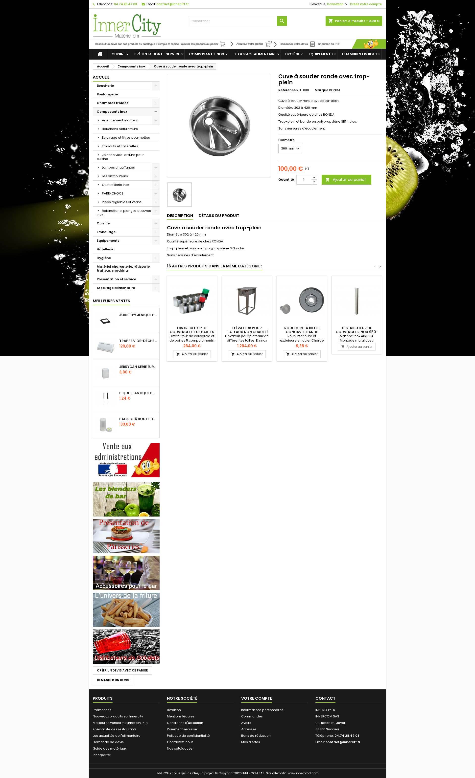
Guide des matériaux (109, 748)
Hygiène (292, 54)
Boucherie (105, 85)
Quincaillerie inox (115, 184)
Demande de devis (108, 742)
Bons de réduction (256, 735)
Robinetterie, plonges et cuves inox (124, 212)
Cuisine (118, 54)
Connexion (335, 4)
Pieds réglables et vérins (122, 202)
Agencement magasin (120, 120)
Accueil (101, 77)
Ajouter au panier (345, 179)
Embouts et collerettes (120, 146)
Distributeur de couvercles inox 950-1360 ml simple (357, 331)
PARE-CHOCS (112, 193)
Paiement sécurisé (182, 729)
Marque (321, 90)
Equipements (321, 54)
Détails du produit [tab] (219, 215)
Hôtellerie (105, 249)
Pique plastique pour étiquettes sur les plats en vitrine (138, 393)
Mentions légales (180, 716)
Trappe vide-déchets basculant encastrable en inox (138, 341)
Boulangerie (107, 94)
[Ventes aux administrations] (126, 459)
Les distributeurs (115, 176)
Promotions (102, 710)
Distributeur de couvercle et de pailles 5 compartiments (192, 331)
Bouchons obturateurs (120, 129)
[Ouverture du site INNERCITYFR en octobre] (237, 43)
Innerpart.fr (102, 755)
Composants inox (206, 54)
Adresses (249, 729)
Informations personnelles (262, 710)
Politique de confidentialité (188, 735)
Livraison (174, 710)
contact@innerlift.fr (172, 4)
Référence (287, 90)
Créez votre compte (366, 4)
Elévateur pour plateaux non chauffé (246, 329)
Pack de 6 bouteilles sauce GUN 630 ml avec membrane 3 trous (138, 419)
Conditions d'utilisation (185, 722)
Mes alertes (250, 742)
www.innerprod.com (303, 773)
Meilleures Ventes (111, 301)
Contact (325, 698)
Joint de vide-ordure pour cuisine (120, 156)
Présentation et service (157, 54)
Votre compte (256, 698)
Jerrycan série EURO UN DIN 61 (138, 367)
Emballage (106, 232)
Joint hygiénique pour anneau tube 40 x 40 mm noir (138, 315)
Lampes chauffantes (118, 167)
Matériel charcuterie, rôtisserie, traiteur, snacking (123, 268)
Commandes (252, 716)
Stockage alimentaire (255, 54)
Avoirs (246, 722)
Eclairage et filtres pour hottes (126, 137)
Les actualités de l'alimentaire (117, 735)
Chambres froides (359, 54)
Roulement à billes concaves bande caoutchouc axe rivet (302, 331)
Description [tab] (180, 215)
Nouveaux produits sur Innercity (118, 716)
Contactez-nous (180, 742)
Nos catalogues (179, 748)
